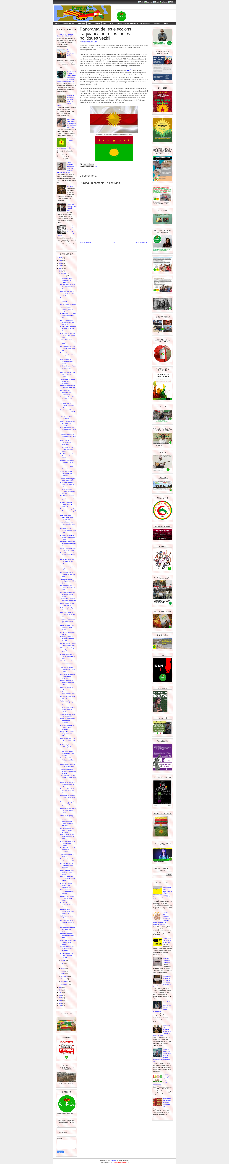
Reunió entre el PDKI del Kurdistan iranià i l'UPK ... (67, 412)
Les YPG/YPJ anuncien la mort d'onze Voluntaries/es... (67, 849)
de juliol (63, 971)
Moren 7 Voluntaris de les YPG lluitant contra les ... (67, 555)
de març (63, 960)
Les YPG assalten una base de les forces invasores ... (66, 865)
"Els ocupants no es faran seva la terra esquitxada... (67, 381)
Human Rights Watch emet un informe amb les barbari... (68, 810)
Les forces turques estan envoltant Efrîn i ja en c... (67, 922)
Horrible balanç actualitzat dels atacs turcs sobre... (67, 929)
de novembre (65, 981)
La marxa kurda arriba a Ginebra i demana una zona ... (67, 574)
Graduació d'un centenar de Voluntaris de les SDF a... (67, 462)
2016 (60, 265)
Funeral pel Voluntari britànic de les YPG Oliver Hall (66, 504)
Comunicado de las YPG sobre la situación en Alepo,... (67, 836)
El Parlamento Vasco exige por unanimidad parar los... (68, 315)
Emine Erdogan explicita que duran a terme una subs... (67, 656)
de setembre (64, 976)
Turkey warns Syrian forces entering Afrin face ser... (67, 753)
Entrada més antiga (142, 242)
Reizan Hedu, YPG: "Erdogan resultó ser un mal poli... (68, 760)
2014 (60, 260)
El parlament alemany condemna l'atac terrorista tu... (66, 299)
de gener (63, 273)
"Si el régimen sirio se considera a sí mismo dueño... (67, 669)
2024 (60, 1000)
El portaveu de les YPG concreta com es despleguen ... (67, 727)
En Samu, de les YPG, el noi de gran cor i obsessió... (67, 843)
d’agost (63, 973)
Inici (114, 242)
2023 (60, 998)
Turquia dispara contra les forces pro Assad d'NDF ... (67, 709)
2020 (60, 990)
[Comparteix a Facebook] (90, 164)
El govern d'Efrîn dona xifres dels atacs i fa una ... (67, 484)
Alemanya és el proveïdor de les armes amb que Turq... (67, 348)
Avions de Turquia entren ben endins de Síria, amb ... (67, 817)
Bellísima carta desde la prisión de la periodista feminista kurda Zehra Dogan (71, 123)
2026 (60, 1005)
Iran (104, 23)
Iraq (89, 23)
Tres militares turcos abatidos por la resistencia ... (66, 280)
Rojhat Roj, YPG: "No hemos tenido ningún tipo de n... (67, 638)
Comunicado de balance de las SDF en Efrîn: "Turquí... (67, 293)
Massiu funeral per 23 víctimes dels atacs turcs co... (66, 361)
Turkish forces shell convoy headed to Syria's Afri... (66, 823)
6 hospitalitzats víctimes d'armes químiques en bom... (67, 663)
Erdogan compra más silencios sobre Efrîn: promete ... (67, 682)
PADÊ (129, 70)
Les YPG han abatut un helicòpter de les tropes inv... (68, 497)
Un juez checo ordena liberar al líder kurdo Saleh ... (67, 935)
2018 (60, 271)
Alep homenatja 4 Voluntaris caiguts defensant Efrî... (66, 392)
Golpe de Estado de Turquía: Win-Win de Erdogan (71, 54)
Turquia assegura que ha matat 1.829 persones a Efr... (68, 804)
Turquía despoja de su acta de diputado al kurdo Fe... (66, 449)
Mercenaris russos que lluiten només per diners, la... (67, 830)
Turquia (97, 23)
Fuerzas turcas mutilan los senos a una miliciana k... (68, 328)
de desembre (65, 984)
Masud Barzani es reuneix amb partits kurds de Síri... (67, 784)
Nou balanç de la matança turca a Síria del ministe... (67, 374)
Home (57, 23)
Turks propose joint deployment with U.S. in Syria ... (68, 581)
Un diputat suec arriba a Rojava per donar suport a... (67, 898)
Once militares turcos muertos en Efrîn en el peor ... (67, 524)
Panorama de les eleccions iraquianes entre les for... (67, 911)
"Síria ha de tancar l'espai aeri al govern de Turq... (67, 649)
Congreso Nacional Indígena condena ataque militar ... (66, 309)
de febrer (63, 276)
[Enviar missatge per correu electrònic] (81, 164)
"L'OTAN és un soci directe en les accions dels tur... (67, 491)
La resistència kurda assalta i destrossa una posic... (68, 530)
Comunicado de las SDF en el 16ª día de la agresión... (67, 399)
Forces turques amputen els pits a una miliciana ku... (67, 335)
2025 (60, 1003)
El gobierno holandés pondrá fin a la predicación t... (66, 885)
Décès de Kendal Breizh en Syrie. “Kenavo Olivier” (67, 872)
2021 (60, 992)
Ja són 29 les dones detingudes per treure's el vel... (67, 341)
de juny (63, 968)
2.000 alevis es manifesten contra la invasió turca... (68, 368)
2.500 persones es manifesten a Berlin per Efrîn (67, 405)
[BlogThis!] (86, 164)
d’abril (62, 963)
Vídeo (166, 23)
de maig (63, 966)
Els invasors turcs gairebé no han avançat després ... (67, 676)
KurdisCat (81, 23)
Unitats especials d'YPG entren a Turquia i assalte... (67, 627)
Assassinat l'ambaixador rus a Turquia (166, 960)
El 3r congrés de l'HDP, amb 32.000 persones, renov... (67, 537)
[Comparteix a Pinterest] (93, 164)
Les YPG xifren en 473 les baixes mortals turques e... (67, 286)
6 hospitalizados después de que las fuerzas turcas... (67, 594)
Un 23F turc (70, 186)
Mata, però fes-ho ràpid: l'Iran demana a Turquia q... (68, 429)
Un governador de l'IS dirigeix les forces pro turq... (67, 614)
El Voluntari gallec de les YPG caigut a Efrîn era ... (67, 747)
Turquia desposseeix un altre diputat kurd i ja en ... (67, 436)
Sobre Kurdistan (68, 23)
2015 (60, 263)
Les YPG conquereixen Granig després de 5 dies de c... (67, 322)
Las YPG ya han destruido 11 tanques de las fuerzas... (68, 455)
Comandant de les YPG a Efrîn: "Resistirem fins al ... (67, 740)
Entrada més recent (86, 242)
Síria (111, 23)
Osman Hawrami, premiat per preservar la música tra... (67, 568)
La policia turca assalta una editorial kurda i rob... (67, 561)
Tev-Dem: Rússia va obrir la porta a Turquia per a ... (68, 777)
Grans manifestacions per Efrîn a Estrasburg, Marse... (67, 621)
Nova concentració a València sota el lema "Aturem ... (67, 891)
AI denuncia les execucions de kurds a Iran (167, 940)
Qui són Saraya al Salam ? (68, 304)
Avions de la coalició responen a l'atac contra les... (66, 473)
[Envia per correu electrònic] (84, 164)
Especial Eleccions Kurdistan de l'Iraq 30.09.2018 (133, 23)
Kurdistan (157, 23)
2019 (60, 987)
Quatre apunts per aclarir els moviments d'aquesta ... (67, 720)
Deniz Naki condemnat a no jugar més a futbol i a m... (68, 355)
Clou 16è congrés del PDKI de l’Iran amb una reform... (67, 878)
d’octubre (63, 979)
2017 (60, 268)
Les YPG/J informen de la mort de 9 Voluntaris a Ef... (67, 905)
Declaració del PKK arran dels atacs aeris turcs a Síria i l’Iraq (167, 1102)
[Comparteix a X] (88, 164)
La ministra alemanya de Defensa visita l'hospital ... (68, 511)
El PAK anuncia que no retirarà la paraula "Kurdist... (66, 955)
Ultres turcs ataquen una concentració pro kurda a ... (68, 543)
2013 (60, 258)
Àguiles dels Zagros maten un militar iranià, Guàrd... (68, 942)
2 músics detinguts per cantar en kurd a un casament (66, 948)
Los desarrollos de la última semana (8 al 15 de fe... (67, 587)
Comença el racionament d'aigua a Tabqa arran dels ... (67, 797)
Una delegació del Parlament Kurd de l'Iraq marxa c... (66, 517)
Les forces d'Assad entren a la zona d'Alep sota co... (68, 790)
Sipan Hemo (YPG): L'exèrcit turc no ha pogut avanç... (66, 442)
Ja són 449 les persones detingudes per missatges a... (67, 423)
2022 (60, 995)
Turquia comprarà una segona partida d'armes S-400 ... (68, 771)
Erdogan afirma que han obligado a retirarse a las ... (67, 733)
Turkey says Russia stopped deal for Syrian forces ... (67, 703)
